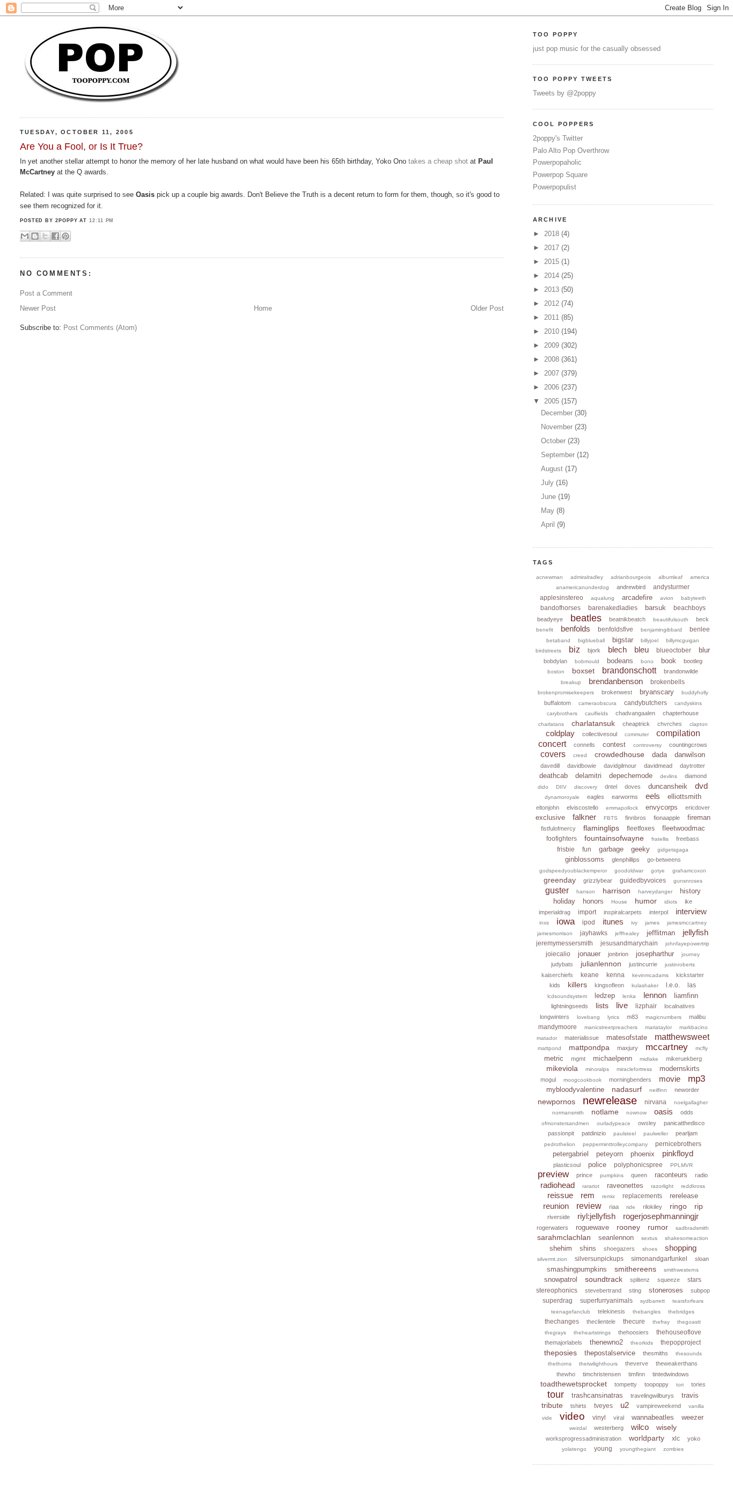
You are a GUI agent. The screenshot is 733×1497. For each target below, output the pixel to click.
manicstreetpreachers (610, 1027)
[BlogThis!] (35, 236)
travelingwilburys (652, 1395)
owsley (647, 1123)
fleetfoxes (641, 828)
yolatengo (574, 1449)
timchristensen (602, 1374)
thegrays (555, 1332)
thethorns (559, 1364)
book (668, 661)
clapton (699, 724)
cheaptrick (636, 724)
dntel (611, 786)
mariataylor (658, 1027)
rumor (658, 1227)
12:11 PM (101, 220)
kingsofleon (609, 985)
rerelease (684, 1196)
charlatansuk (593, 723)
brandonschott (629, 670)
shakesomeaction (686, 1238)
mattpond (549, 1048)
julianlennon (601, 963)
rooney (628, 1227)
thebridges (681, 1312)
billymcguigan (682, 640)
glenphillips (626, 859)
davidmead (658, 765)
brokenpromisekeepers (566, 692)
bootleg (693, 661)
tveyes (603, 1406)
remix (608, 1196)
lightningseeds (569, 1006)
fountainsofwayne (614, 838)
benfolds (575, 628)
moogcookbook (582, 1080)
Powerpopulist (554, 187)
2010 (552, 331)
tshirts (578, 1406)
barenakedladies (612, 608)
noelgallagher (691, 1102)
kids (554, 985)
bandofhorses (560, 608)
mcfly (701, 1048)
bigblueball (591, 640)
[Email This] (24, 236)
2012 (552, 303)
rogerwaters (552, 1227)
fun (586, 849)
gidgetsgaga (672, 850)
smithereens (635, 1269)
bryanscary (657, 692)
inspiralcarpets (623, 912)
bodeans (620, 661)
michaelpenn (612, 1058)
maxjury (627, 1048)
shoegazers (619, 1248)
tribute (552, 1405)
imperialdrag (554, 912)
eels (653, 796)
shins (588, 1248)
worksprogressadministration (583, 1438)
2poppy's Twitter (558, 138)
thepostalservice (609, 1353)
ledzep (605, 996)
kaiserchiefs (557, 975)
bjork (594, 650)
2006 (552, 387)
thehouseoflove (678, 1332)
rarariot (590, 1186)
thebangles (647, 1312)
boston (556, 671)
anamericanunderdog (582, 587)
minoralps (597, 1069)
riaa (614, 1207)
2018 (552, 234)
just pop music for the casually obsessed (597, 49)
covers (553, 754)
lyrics (613, 1017)
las (691, 985)
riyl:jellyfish (596, 1216)
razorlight (662, 1186)
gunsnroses (687, 881)
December (558, 413)
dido (543, 787)
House (619, 902)
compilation (678, 733)
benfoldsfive (615, 629)
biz (574, 649)
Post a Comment (46, 293)
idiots (670, 902)
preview (553, 1174)
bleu (641, 649)
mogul (548, 1079)
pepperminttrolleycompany (615, 1144)
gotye (658, 871)
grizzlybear (597, 880)
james (652, 923)
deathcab (553, 776)
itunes (613, 921)
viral (618, 1417)
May (548, 511)
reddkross (693, 1186)
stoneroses (666, 1290)
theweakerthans (677, 1363)
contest (614, 744)
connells (584, 745)
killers (577, 984)
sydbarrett (652, 1301)
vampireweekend (658, 1406)
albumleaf (670, 577)
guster (557, 890)
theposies (560, 1352)
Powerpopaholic (557, 162)
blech (617, 649)
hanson (585, 891)
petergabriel (571, 1154)
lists (602, 1005)
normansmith (568, 1113)
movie (669, 1078)
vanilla (696, 1406)
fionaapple (667, 817)
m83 (632, 1017)
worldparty (646, 1438)
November (558, 427)
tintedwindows (671, 1374)
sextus (649, 1238)
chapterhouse (681, 713)
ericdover (697, 807)
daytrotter (692, 765)
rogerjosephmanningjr (661, 1216)
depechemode (631, 776)
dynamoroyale (562, 797)
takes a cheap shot (438, 161)
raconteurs (671, 1175)
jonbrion (618, 954)
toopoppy (656, 1384)
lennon (654, 995)
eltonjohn (547, 807)
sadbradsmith (692, 1228)
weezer (692, 1417)
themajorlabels (563, 1342)
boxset (583, 670)
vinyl (599, 1417)
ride (630, 1207)
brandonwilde (681, 671)
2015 (552, 262)
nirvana (655, 1102)
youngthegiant (638, 1449)
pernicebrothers (678, 1144)
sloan (702, 1259)
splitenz (640, 1279)
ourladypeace (614, 1123)
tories (698, 1384)
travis (690, 1395)
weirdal (578, 1428)
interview (691, 911)
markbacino (693, 1027)
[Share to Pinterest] (65, 236)
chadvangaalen (635, 713)
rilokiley (652, 1207)
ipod (588, 922)
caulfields (596, 713)
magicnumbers (663, 1017)
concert (552, 743)
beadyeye (550, 619)
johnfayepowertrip (687, 943)
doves (633, 786)
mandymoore (557, 1027)
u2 (624, 1405)
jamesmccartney (687, 923)
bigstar (622, 640)
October (554, 441)
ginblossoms (584, 859)
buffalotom (557, 703)
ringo (678, 1206)
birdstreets (548, 651)
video (572, 1416)
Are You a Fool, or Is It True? (81, 146)
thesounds (689, 1353)
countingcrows (688, 745)
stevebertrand (603, 1290)
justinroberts (680, 964)
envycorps (662, 807)
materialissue (582, 1037)
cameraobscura (597, 703)
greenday (560, 880)
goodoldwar (628, 871)
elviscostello (582, 807)
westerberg (609, 1428)
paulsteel (624, 1133)
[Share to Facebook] (55, 236)
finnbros (635, 817)
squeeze (668, 1279)
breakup (571, 682)
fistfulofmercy (558, 828)
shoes (649, 1249)
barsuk (655, 608)
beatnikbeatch (627, 619)
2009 (552, 345)
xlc (676, 1438)
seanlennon (616, 1238)
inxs (544, 923)
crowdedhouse (619, 754)
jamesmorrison (555, 933)
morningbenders (630, 1079)
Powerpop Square (560, 175)
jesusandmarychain (629, 943)
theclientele (601, 1321)
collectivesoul (599, 734)
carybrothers (562, 713)
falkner (584, 816)
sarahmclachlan (564, 1237)
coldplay (560, 733)
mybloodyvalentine (575, 1089)
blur (704, 650)
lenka (629, 996)
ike (688, 901)
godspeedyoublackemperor (573, 871)
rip (698, 1206)
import (587, 912)
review (589, 1205)
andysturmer (671, 587)
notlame (605, 1111)
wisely (666, 1427)
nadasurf (627, 1089)
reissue (560, 1195)
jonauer (589, 954)
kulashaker (645, 985)
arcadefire (637, 597)
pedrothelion (559, 1144)
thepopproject (681, 1342)
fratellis (660, 839)
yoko (693, 1438)
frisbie (566, 849)
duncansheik (667, 786)
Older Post (487, 308)
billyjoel (649, 640)
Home (263, 308)
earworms (625, 797)
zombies (673, 1449)
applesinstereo (561, 597)
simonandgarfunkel (659, 1259)
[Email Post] (74, 235)
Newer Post (38, 308)
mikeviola (562, 1068)
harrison (617, 890)
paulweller (655, 1133)
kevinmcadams (650, 975)
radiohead (557, 1185)
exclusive (550, 817)
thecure (634, 1321)
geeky (640, 849)
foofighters (561, 838)
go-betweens (664, 859)
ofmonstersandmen (565, 1123)
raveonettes (625, 1186)
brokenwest (617, 692)
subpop (700, 1290)
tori (680, 1385)
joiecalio (558, 954)
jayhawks (593, 933)
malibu (697, 1017)
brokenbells (667, 682)
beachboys (689, 608)
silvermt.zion (552, 1259)
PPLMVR (681, 1165)
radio (701, 1175)
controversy (647, 745)
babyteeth (693, 598)
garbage (611, 849)
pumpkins (612, 1175)
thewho (565, 1374)
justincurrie (643, 964)
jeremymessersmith (564, 943)
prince (584, 1175)
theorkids (642, 1343)
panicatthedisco (684, 1123)
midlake (649, 1059)
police (597, 1165)
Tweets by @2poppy (564, 93)
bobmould (587, 661)
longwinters (554, 1017)
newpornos (556, 1101)
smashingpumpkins (577, 1269)
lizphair (646, 1006)
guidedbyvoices (643, 880)
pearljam (687, 1133)
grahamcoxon (689, 871)
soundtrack (603, 1279)
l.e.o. (673, 985)
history (690, 891)
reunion (556, 1205)
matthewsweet (682, 1036)
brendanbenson (616, 681)
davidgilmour (620, 765)
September (559, 455)
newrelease (610, 1100)
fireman (698, 817)
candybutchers (645, 703)
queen (639, 1175)
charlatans (551, 724)
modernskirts (679, 1069)
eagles (595, 797)
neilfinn (658, 1090)
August (553, 469)
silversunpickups (599, 1259)
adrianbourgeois (631, 577)
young (603, 1448)
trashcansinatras (597, 1395)
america (699, 577)
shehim (560, 1248)
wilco (640, 1427)
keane (590, 975)
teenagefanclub (570, 1312)
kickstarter (690, 975)
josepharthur (655, 954)
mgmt (578, 1058)
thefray (661, 1322)
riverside (558, 1217)
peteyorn (609, 1154)
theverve (636, 1363)
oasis (663, 1111)
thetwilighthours (598, 1364)
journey (690, 954)
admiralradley (586, 577)
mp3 (696, 1079)
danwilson (690, 755)
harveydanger (655, 891)
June (549, 497)
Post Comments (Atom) (100, 328)
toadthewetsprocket (573, 1383)
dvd (701, 785)
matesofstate (626, 1037)
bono (647, 661)
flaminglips (601, 828)
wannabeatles (653, 1417)
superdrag (558, 1300)
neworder (687, 1090)
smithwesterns (681, 1270)
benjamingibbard (661, 630)
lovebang (588, 1017)
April (549, 524)
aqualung (602, 598)
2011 (552, 317)
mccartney (667, 1047)
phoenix (643, 1154)
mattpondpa (589, 1047)
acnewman (549, 577)
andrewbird (631, 587)
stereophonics (556, 1290)
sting (635, 1290)
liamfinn (686, 996)
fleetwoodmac (683, 828)
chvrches (669, 724)
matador (547, 1038)
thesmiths (655, 1353)
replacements (642, 1196)
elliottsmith (684, 796)
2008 (552, 359)
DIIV (561, 787)
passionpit (561, 1133)
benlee (700, 629)
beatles (586, 618)
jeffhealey (627, 933)
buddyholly (694, 692)
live (622, 1005)
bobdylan (555, 661)
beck (702, 619)
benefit (544, 630)
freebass (687, 838)
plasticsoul (567, 1165)
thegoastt (689, 1322)
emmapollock (622, 808)
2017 (552, 248)
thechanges (562, 1321)
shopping (681, 1247)
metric (553, 1058)
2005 (552, 401)
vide (547, 1418)
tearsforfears (687, 1301)
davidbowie (581, 765)
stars (694, 1279)
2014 (552, 275)
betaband (558, 640)
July (548, 483)
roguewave (592, 1227)
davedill (550, 765)
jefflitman (661, 933)
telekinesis (611, 1311)
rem (588, 1195)
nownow (636, 1113)
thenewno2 (606, 1342)
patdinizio (594, 1133)
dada (659, 755)
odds (686, 1112)
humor (646, 901)
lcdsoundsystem (567, 996)
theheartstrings (592, 1332)
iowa (565, 921)
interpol (658, 912)
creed (580, 755)
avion (666, 598)
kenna (615, 975)
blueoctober (673, 650)
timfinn (636, 1374)
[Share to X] (45, 236)
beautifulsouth (670, 619)
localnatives (679, 1006)
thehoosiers (633, 1332)
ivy (634, 923)
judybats (562, 964)
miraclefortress (634, 1069)
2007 (552, 373)
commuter (637, 734)
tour (555, 1394)
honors (593, 901)
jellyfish (695, 932)
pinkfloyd (677, 1153)
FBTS (611, 818)
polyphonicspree (638, 1165)
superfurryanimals (606, 1300)
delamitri (588, 776)
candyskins (688, 703)
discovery (585, 787)
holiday (564, 901)
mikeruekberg (684, 1058)
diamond (696, 776)
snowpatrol (560, 1279)
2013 (552, 289)
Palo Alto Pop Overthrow (571, 150)
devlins (668, 776)
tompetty (625, 1384)
